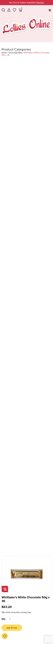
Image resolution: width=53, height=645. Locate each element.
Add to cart (12, 627)
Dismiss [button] (40, 2)
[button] (3, 634)
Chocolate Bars (15, 52)
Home (4, 52)
